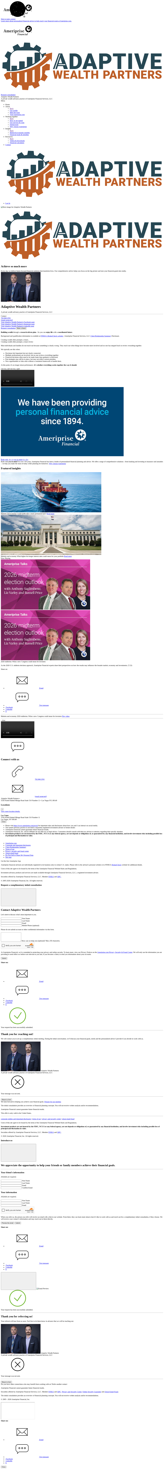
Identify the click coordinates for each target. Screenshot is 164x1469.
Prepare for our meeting (52, 1102)
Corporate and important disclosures (18, 845)
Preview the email (7, 1223)
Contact (8, 145)
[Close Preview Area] (18, 1281)
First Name (26, 918)
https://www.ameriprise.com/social (26, 826)
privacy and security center (51, 1119)
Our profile (14, 111)
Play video (66, 716)
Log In (7, 203)
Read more (50, 514)
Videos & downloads (17, 141)
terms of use (36, 1119)
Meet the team (15, 113)
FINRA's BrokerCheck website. (52, 336)
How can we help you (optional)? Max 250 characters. (41, 941)
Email (24, 923)
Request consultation (8, 95)
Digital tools (14, 125)
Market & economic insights (20, 133)
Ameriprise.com (11, 843)
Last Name (26, 921)
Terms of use (9, 849)
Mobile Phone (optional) (30, 925)
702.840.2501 (6, 318)
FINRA (51, 877)
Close (3, 822)
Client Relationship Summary (100, 336)
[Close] (18, 897)
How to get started (16, 121)
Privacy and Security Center (72, 1392)
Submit (4, 958)
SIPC (59, 877)
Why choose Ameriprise (18, 127)
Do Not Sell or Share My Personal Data (19, 855)
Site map (8, 857)
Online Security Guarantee (91, 1392)
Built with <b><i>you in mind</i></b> (14, 460)
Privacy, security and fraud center (17, 851)
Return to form (6, 1099)
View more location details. (10, 811)
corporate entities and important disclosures (16, 1119)
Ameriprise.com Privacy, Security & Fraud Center (114, 952)
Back (11, 109)
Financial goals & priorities (19, 135)
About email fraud (11, 853)
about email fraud (68, 1119)
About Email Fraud (111, 1392)
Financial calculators (17, 143)
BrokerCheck (116, 865)
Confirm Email (27, 1188)
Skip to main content (8, 19)
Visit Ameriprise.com (17, 115)
